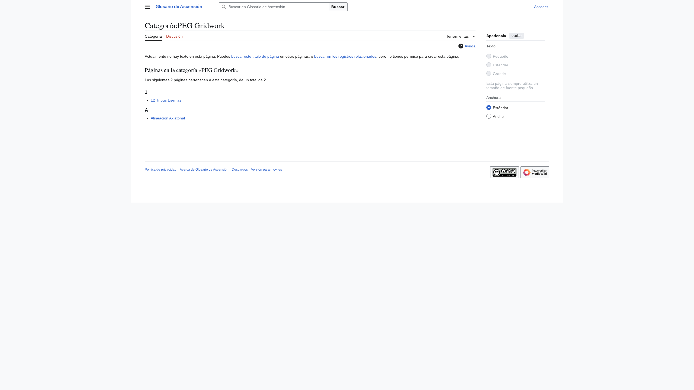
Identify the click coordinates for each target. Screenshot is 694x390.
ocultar (517, 36)
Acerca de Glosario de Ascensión (204, 169)
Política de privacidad (160, 169)
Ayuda (470, 46)
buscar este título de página (255, 56)
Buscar (337, 7)
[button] (147, 6)
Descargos (240, 169)
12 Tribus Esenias (166, 100)
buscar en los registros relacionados (345, 56)
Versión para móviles (266, 169)
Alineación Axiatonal (168, 118)
